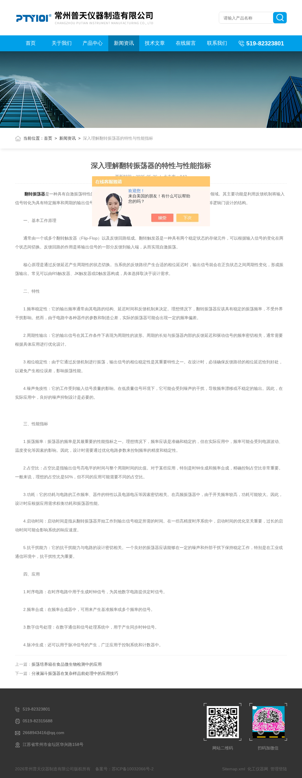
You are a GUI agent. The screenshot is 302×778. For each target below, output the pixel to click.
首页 (31, 43)
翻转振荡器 (34, 194)
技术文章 (155, 43)
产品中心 (93, 43)
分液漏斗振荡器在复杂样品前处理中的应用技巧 (75, 673)
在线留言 (186, 43)
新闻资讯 (124, 43)
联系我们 (217, 43)
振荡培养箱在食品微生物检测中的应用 (67, 664)
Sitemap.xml (233, 769)
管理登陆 (278, 769)
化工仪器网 (257, 769)
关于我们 (62, 43)
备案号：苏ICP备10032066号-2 (124, 769)
